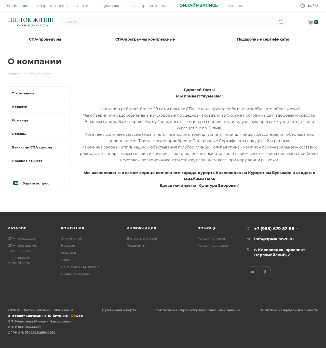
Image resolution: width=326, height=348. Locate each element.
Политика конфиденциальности (289, 310)
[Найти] (281, 22)
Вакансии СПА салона (80, 267)
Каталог (17, 228)
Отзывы (67, 260)
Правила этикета (75, 274)
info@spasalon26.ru (274, 239)
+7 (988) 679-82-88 (274, 229)
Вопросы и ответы (142, 238)
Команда (68, 253)
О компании (71, 238)
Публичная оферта (119, 310)
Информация (141, 228)
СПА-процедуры (22, 238)
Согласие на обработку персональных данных (197, 310)
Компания (73, 228)
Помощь (206, 228)
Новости (68, 245)
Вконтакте (252, 271)
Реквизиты (136, 245)
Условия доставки (212, 245)
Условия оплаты (211, 238)
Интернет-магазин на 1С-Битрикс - (45, 316)
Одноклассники (265, 271)
